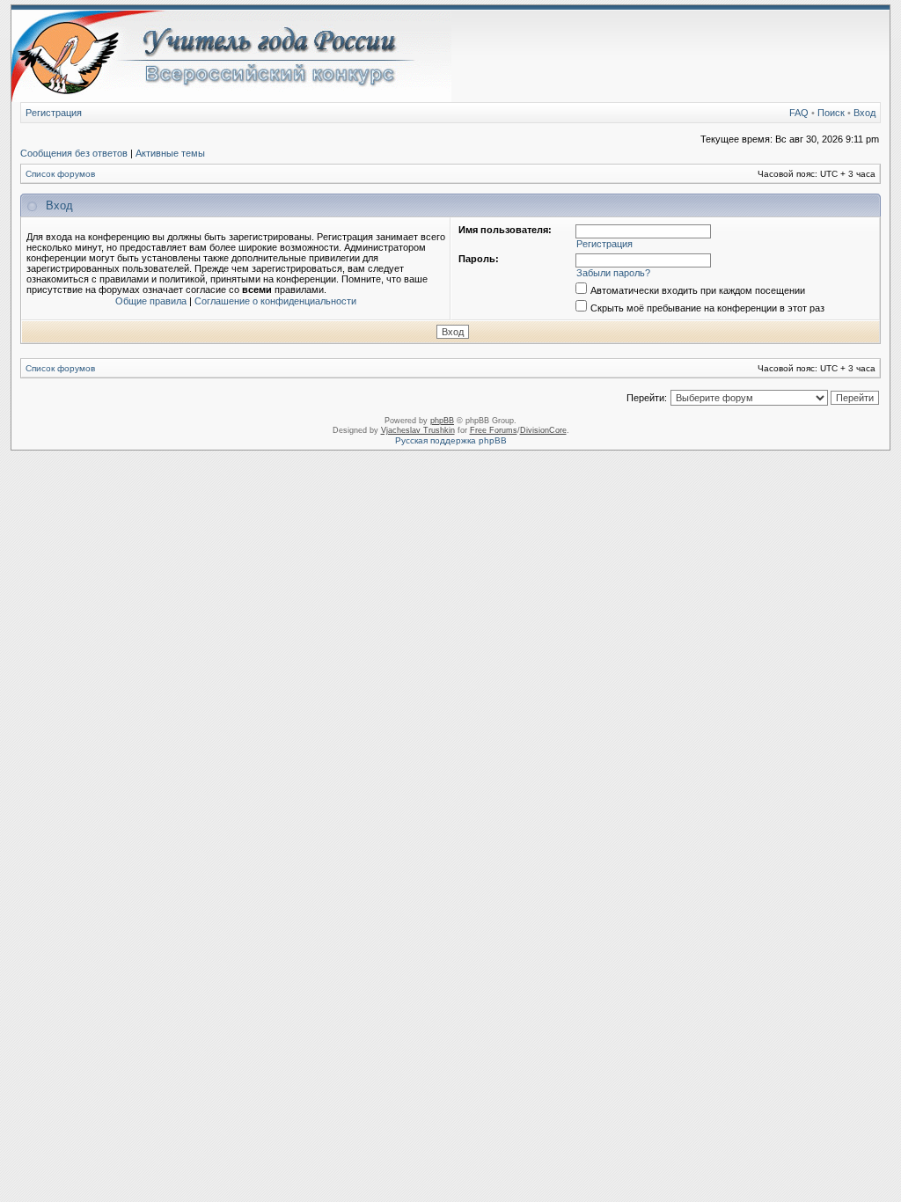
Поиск (831, 112)
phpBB (442, 420)
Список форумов (60, 174)
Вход (864, 112)
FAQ (799, 112)
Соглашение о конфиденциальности (275, 301)
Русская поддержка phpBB (451, 440)
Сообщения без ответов (74, 153)
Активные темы (170, 153)
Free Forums (493, 430)
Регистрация (54, 112)
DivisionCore (543, 430)
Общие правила (151, 301)
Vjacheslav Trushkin (418, 430)
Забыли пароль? (613, 273)
